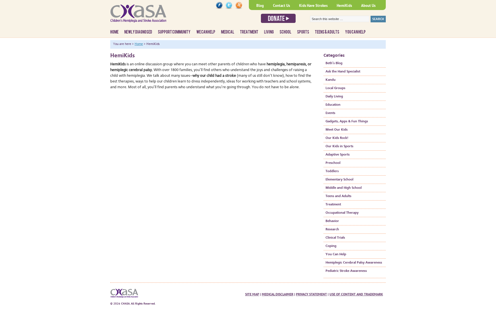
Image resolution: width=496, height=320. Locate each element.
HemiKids (344, 5)
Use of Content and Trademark (356, 294)
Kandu (331, 80)
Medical (227, 32)
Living (269, 32)
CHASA (153, 15)
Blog (260, 5)
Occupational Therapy (342, 213)
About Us (368, 5)
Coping (331, 246)
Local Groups (335, 88)
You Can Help (355, 32)
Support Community (174, 32)
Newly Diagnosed (138, 32)
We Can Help (205, 32)
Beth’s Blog (334, 63)
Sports (303, 32)
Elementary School (339, 179)
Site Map (252, 294)
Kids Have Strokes (313, 5)
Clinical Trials (335, 237)
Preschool (333, 163)
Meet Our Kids (337, 129)
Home (114, 32)
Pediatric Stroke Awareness (346, 271)
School (285, 32)
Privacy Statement (311, 294)
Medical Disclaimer (277, 294)
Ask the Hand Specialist (343, 71)
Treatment (249, 32)
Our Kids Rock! (337, 138)
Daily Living (334, 96)
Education (333, 105)
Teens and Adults (338, 196)
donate (278, 18)
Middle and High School (344, 188)
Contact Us (281, 5)
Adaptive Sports (338, 154)
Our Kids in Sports (339, 146)
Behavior (332, 221)
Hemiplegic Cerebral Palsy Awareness (354, 262)
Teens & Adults (327, 32)
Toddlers (332, 171)
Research (332, 229)
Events (330, 113)
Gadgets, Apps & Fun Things (347, 121)
